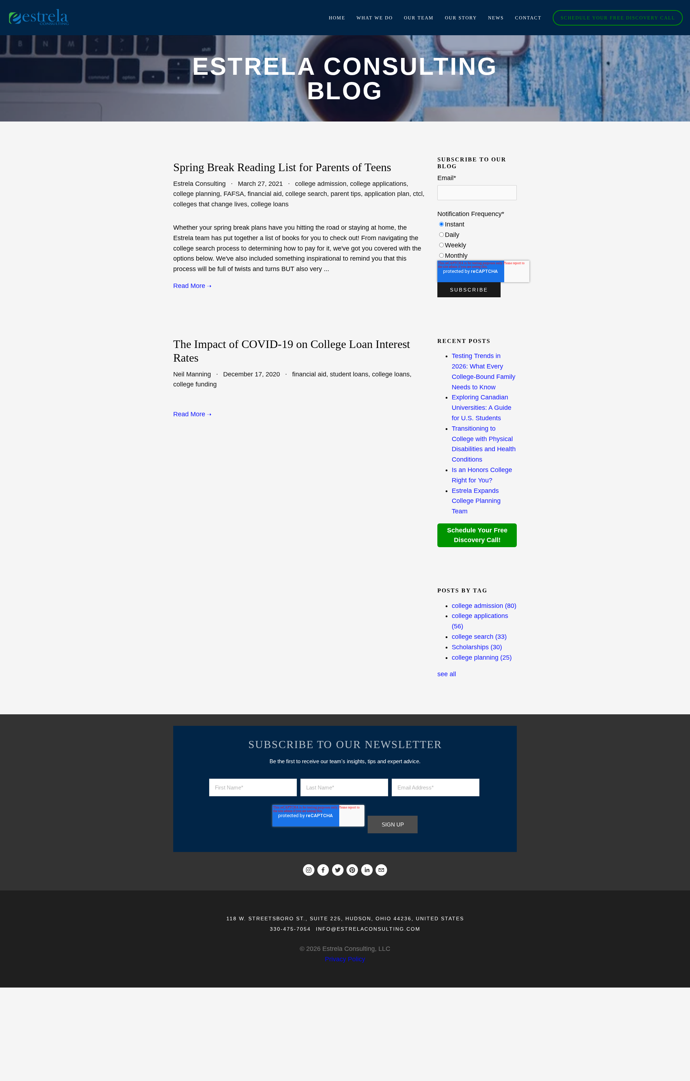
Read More (189, 285)
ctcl (418, 193)
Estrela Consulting (199, 183)
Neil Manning (192, 374)
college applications (378, 183)
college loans (270, 204)
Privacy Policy (345, 959)
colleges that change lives (210, 204)
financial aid (265, 193)
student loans (349, 374)
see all (446, 674)
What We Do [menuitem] (374, 17)
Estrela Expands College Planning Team (476, 501)
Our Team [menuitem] (419, 17)
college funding (195, 384)
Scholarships (477, 647)
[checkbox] (477, 240)
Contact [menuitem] (528, 17)
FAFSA (234, 193)
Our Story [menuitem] (461, 17)
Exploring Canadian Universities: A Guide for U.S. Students (481, 408)
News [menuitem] (496, 17)
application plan (386, 193)
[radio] (477, 224)
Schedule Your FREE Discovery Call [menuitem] (618, 17)
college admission (320, 183)
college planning (196, 193)
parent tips (346, 193)
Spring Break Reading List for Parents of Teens (282, 167)
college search (306, 193)
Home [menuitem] (337, 17)
